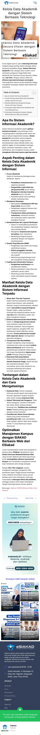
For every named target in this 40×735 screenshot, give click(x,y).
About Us (7, 704)
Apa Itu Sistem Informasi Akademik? (17, 96)
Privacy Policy (9, 696)
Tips (5, 600)
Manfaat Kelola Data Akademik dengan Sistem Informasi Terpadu (18, 104)
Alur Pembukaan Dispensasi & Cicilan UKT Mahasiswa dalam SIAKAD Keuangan (11, 632)
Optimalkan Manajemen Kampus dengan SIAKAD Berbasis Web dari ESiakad (18, 113)
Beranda (7, 686)
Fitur (6, 689)
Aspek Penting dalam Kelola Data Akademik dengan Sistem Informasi (19, 99)
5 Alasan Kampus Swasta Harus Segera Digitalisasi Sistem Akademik (30, 613)
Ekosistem (8, 692)
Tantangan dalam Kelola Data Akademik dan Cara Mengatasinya (19, 109)
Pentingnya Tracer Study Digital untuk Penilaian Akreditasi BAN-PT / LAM (11, 603)
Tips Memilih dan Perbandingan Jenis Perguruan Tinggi (28, 632)
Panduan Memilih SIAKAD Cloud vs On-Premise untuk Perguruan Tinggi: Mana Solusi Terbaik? (30, 593)
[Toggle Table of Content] (32, 93)
